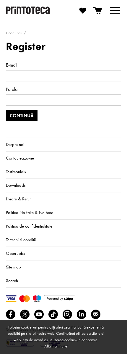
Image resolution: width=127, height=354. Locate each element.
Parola (11, 89)
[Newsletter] (96, 314)
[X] (25, 314)
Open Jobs (15, 253)
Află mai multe (55, 346)
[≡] (115, 10)
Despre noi (15, 144)
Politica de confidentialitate (29, 226)
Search (12, 281)
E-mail (11, 65)
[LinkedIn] (81, 314)
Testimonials (16, 172)
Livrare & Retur (18, 199)
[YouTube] (39, 314)
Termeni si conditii (21, 240)
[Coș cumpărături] (98, 10)
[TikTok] (53, 314)
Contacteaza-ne (20, 158)
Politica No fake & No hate (29, 212)
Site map (13, 267)
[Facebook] (11, 314)
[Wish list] (83, 10)
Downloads (15, 185)
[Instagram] (67, 314)
